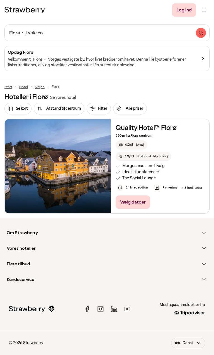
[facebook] (87, 309)
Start (8, 87)
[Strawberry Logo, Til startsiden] (24, 10)
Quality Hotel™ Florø (146, 128)
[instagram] (100, 309)
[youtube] (127, 309)
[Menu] (204, 10)
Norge (40, 87)
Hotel (23, 87)
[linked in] (114, 309)
